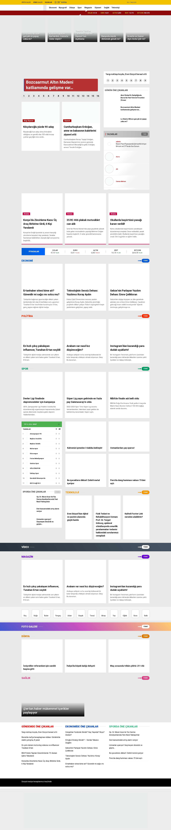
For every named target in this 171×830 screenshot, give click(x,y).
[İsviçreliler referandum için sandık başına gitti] (42, 651)
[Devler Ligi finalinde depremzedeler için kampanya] (42, 383)
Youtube (156, 154)
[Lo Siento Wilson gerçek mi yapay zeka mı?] (112, 125)
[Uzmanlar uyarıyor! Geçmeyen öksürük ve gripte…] (29, 524)
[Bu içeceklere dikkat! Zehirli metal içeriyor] (85, 465)
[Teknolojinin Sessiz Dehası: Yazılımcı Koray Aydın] (85, 275)
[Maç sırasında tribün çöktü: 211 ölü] (128, 651)
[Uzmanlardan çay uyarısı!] (129, 433)
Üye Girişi (148, 37)
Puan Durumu (150, 115)
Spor (146, 77)
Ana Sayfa (148, 13)
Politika (147, 67)
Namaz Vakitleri (150, 110)
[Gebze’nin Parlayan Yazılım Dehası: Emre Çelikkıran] (128, 275)
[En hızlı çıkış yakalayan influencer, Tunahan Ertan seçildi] (42, 330)
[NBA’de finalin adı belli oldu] (128, 383)
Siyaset (98, 8)
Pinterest (156, 161)
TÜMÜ (57, 492)
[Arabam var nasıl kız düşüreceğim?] (85, 330)
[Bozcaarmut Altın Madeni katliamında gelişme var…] (112, 114)
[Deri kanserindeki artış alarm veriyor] (29, 514)
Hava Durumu (150, 105)
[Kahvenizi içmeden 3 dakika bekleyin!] (85, 433)
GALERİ (26, 2)
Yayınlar (148, 47)
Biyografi (63, 8)
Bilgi (25, 121)
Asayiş (26, 214)
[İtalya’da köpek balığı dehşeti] (85, 651)
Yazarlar (148, 27)
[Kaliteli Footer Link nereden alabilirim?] (136, 502)
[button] (45, 8)
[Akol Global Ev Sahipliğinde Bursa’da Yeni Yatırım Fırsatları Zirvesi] (112, 102)
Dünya (146, 72)
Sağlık (146, 86)
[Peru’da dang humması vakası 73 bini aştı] (129, 465)
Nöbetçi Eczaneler (153, 100)
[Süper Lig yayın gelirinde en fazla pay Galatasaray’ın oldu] (85, 383)
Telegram (157, 167)
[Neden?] (31, 8)
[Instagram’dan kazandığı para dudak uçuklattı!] (128, 330)
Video (147, 23)
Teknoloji (147, 91)
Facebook (156, 137)
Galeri (147, 18)
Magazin (147, 81)
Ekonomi (147, 63)
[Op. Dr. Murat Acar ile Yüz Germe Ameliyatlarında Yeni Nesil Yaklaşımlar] (29, 502)
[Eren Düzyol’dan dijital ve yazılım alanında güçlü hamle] (78, 502)
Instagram (156, 148)
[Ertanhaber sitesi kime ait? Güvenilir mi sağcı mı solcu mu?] (42, 275)
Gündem (147, 58)
